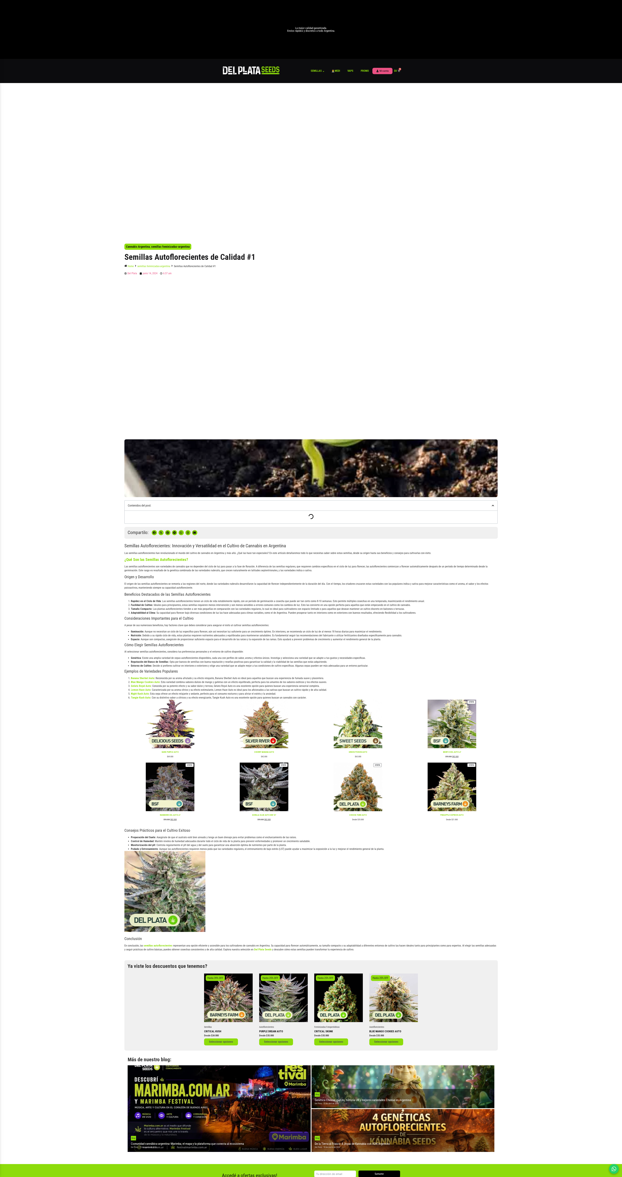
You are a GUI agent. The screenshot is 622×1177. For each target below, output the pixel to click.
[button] (493, 505)
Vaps (350, 70)
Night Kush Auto (140, 693)
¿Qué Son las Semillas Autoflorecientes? (156, 559)
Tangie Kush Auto (140, 697)
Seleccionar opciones (221, 1041)
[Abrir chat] (614, 1169)
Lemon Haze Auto (141, 689)
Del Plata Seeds (263, 949)
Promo (365, 70)
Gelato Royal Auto (141, 685)
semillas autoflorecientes (158, 945)
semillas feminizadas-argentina (170, 246)
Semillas (316, 70)
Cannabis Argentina (138, 246)
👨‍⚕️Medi (335, 70)
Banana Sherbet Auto (142, 678)
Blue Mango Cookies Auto (145, 682)
